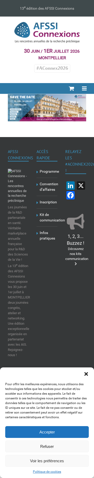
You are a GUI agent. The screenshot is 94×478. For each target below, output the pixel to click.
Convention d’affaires (47, 187)
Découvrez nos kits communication (76, 248)
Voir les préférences (47, 461)
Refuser (47, 446)
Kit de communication (47, 217)
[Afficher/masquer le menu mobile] (84, 88)
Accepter (47, 432)
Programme (47, 171)
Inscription (47, 202)
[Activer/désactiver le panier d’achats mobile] (71, 88)
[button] (86, 374)
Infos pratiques (47, 235)
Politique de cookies (47, 472)
